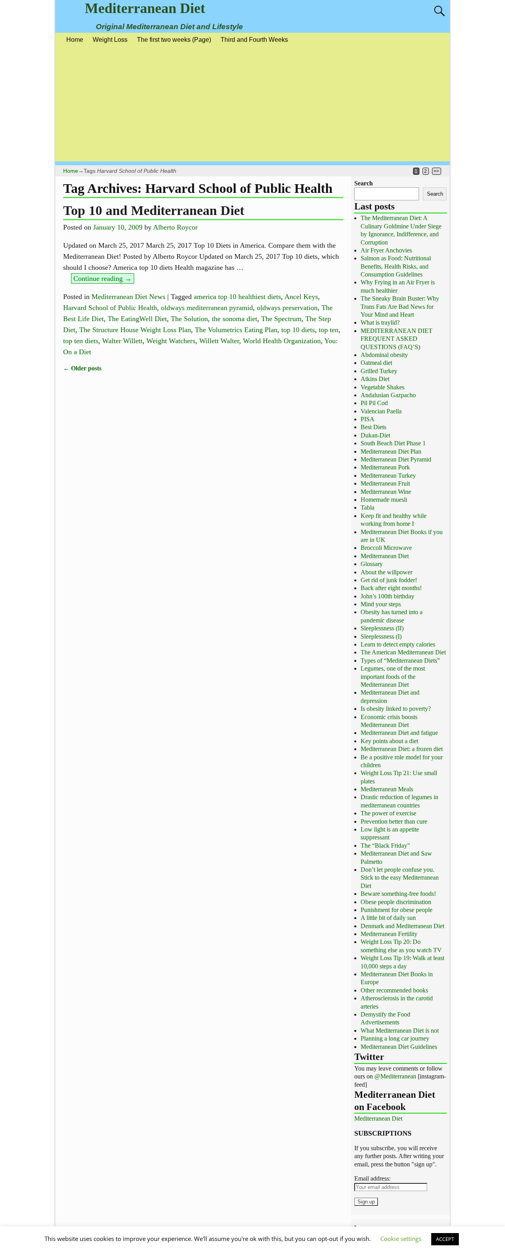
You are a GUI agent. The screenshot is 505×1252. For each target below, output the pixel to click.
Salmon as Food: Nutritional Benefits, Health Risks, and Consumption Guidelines (396, 266)
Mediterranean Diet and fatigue (399, 732)
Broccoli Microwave (386, 547)
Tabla (367, 507)
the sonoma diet (234, 319)
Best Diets (373, 427)
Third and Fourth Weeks (254, 39)
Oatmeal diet (376, 362)
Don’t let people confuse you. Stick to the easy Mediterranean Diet (400, 877)
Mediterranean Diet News (128, 297)
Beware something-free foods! (398, 893)
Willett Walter (219, 341)
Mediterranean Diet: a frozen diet (402, 749)
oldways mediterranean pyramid (207, 308)
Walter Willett (122, 341)
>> (436, 171)
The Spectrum (281, 319)
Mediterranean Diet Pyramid (396, 459)
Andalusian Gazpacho (388, 395)
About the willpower (386, 572)
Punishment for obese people (396, 909)
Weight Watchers (170, 341)
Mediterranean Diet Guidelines (399, 1046)
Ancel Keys (301, 297)
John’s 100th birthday (387, 596)
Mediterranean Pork (385, 467)
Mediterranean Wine (386, 491)
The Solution (189, 319)
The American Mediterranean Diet (403, 652)
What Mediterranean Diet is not (400, 1030)
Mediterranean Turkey (388, 475)
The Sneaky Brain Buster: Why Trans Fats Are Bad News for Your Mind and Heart (400, 306)
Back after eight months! (391, 588)
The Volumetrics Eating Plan (236, 330)
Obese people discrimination (396, 902)
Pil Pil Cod (374, 403)
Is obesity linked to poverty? (396, 708)
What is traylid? (380, 322)
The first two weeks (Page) (174, 39)
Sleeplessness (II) (382, 628)
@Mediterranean (395, 1076)
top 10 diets (298, 330)
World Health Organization (282, 341)
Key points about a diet (389, 741)
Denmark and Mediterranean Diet (402, 926)
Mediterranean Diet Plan (391, 451)
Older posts (82, 368)
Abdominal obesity (384, 354)
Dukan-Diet (375, 435)
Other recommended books (394, 990)
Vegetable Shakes (382, 387)
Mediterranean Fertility (389, 934)
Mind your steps (381, 604)
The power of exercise (388, 813)
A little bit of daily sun (388, 917)
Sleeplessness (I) (381, 636)
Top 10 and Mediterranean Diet (153, 210)
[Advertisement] (252, 106)
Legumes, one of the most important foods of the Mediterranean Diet (393, 676)
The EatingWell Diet (137, 319)
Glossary (372, 564)
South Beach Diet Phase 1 (393, 443)
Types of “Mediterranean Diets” (400, 660)
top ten (329, 330)
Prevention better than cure (394, 821)
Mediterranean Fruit (385, 483)
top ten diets (80, 341)
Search (363, 183)
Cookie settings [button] (400, 1239)
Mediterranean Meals (387, 789)
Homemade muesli (384, 499)
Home (74, 39)
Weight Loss (110, 39)
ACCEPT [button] (445, 1239)
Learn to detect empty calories (398, 644)
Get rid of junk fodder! (389, 580)
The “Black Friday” (385, 845)
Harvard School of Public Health (110, 308)
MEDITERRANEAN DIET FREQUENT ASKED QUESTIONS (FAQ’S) (396, 338)
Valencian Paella (381, 411)
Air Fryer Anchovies (386, 250)
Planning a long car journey (395, 1038)
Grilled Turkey (379, 371)
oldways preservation (287, 308)
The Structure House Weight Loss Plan (135, 330)
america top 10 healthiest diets (237, 297)
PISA (367, 419)
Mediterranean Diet (145, 8)
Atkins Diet (375, 379)
